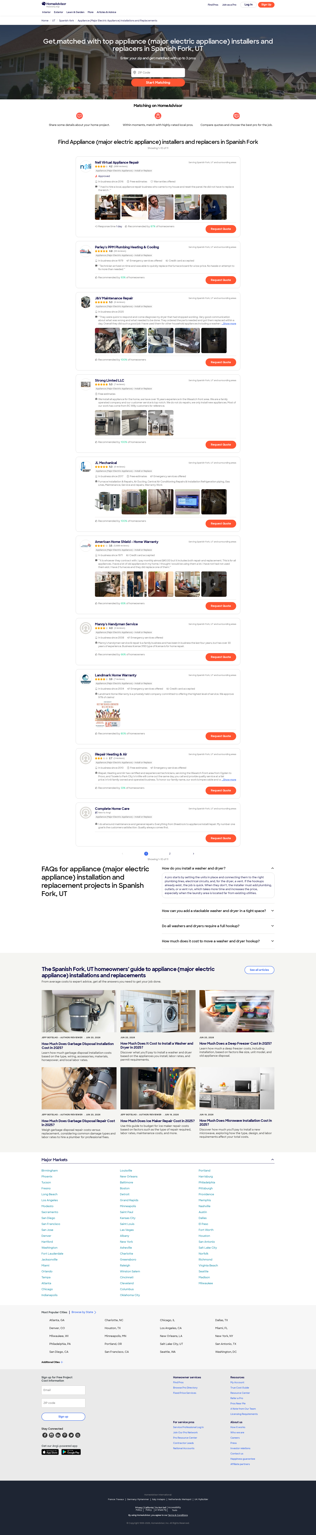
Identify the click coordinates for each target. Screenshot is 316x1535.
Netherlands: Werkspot (179, 1499)
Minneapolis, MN (115, 1336)
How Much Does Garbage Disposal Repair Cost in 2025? (78, 1123)
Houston (204, 1236)
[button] (107, 207)
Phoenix (46, 1176)
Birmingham (49, 1170)
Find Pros (178, 1382)
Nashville (205, 1206)
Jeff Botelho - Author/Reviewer (62, 1037)
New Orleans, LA (171, 1336)
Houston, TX (113, 1328)
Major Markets (54, 1159)
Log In (249, 4)
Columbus (127, 1289)
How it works (237, 1427)
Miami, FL (221, 1328)
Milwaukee (206, 1283)
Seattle (204, 1271)
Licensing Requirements (244, 1414)
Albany (124, 1236)
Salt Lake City (208, 1247)
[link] (158, 166)
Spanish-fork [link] (66, 20)
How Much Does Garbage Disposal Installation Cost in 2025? (78, 1046)
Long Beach (49, 1194)
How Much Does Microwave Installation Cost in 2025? (235, 1123)
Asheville (126, 1247)
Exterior (58, 12)
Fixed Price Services (184, 1392)
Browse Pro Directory (185, 1387)
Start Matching (158, 82)
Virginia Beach (208, 1265)
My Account (237, 1382)
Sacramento (49, 1212)
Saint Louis (127, 1224)
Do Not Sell (161, 1508)
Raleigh (125, 1265)
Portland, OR (113, 1344)
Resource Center (240, 1392)
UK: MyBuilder (201, 1499)
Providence (206, 1194)
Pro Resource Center (185, 1437)
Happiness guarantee (242, 1458)
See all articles (259, 970)
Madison (204, 1277)
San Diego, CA (58, 1352)
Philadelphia (207, 1182)
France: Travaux (116, 1499)
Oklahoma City (130, 1295)
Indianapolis (49, 1295)
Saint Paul (126, 1212)
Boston (125, 1188)
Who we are (237, 1432)
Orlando (47, 1271)
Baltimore (126, 1182)
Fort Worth (206, 1230)
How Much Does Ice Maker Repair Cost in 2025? (157, 1121)
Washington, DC (226, 1352)
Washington (49, 1247)
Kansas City (127, 1218)
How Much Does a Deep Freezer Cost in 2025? (235, 1043)
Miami (45, 1265)
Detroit (125, 1194)
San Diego (48, 1218)
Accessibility (174, 1509)
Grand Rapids (129, 1200)
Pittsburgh (206, 1188)
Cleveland (127, 1283)
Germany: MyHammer (138, 1499)
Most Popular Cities (54, 1312)
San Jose (47, 1230)
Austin (203, 1212)
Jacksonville (49, 1259)
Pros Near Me (238, 1403)
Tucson (46, 1182)
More (90, 12)
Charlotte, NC (114, 1320)
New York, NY (224, 1336)
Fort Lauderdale (52, 1253)
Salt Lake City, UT (171, 1344)
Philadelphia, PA (60, 1344)
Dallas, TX (221, 1320)
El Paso (203, 1224)
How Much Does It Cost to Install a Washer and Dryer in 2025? (156, 1045)
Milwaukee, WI (58, 1336)
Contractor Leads (183, 1443)
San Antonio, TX (225, 1344)
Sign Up (266, 4)
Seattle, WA (168, 1352)
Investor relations (240, 1448)
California (148, 1508)
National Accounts (183, 1448)
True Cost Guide (239, 1387)
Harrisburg (206, 1176)
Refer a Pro (236, 1398)
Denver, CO (57, 1328)
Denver (46, 1236)
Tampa (46, 1277)
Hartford (47, 1242)
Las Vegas (127, 1230)
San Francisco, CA (117, 1352)
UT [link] (53, 20)
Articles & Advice (106, 12)
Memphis (205, 1200)
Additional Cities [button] (50, 1362)
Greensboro (128, 1259)
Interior (46, 12)
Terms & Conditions (178, 1515)
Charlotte (126, 1253)
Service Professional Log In (188, 1427)
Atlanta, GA (57, 1320)
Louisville (126, 1170)
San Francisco (50, 1224)
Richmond (205, 1259)
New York (126, 1242)
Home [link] (44, 20)
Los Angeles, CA (171, 1328)
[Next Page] (194, 854)
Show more (229, 323)
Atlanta (46, 1283)
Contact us (236, 1453)
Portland (204, 1170)
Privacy (139, 1508)
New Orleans (128, 1176)
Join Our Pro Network (185, 1432)
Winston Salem (130, 1271)
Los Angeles (49, 1200)
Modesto (47, 1206)
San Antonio (207, 1242)
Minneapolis (128, 1206)
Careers (235, 1437)
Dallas (203, 1218)
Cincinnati (126, 1277)
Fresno (46, 1188)
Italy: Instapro (158, 1499)
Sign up (63, 1416)
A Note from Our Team (243, 1408)
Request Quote (221, 229)
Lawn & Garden (75, 12)
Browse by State (82, 1312)
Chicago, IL (167, 1320)
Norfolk (203, 1253)
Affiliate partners (240, 1464)
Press (233, 1443)
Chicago (47, 1289)
